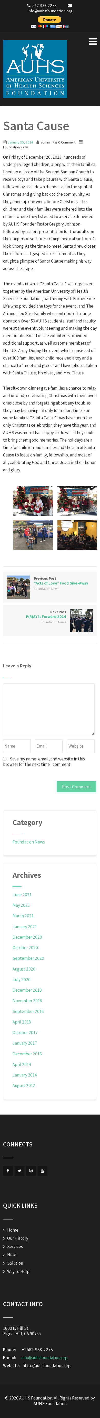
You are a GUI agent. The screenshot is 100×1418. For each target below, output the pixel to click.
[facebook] (8, 1171)
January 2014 (25, 1075)
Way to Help (18, 1271)
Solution (15, 1263)
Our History (17, 1238)
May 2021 (21, 905)
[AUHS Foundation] (35, 69)
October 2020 (25, 947)
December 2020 (27, 937)
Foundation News (15, 147)
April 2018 (22, 1022)
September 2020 (28, 958)
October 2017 (25, 1032)
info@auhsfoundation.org (44, 1357)
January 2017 (25, 1043)
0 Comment (66, 142)
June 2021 (22, 895)
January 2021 (25, 926)
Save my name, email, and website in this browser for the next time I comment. (44, 761)
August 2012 (24, 1085)
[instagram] (31, 1171)
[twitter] (19, 1171)
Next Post (46, 614)
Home (12, 1230)
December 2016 (27, 1054)
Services (15, 1246)
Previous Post (61, 581)
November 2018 (27, 1000)
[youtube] (42, 1171)
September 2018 (28, 1011)
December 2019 (27, 990)
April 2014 (22, 1064)
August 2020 (24, 969)
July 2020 (22, 979)
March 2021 (23, 916)
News (12, 1255)
